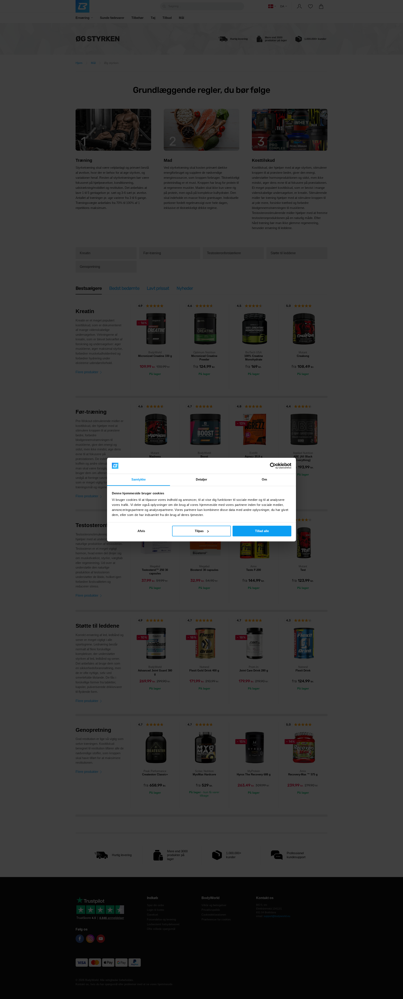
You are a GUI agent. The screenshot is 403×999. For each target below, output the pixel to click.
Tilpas (199, 531)
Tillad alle (262, 531)
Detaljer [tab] (201, 479)
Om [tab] (264, 479)
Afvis (141, 531)
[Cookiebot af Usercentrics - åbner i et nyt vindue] (273, 466)
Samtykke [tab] (138, 479)
